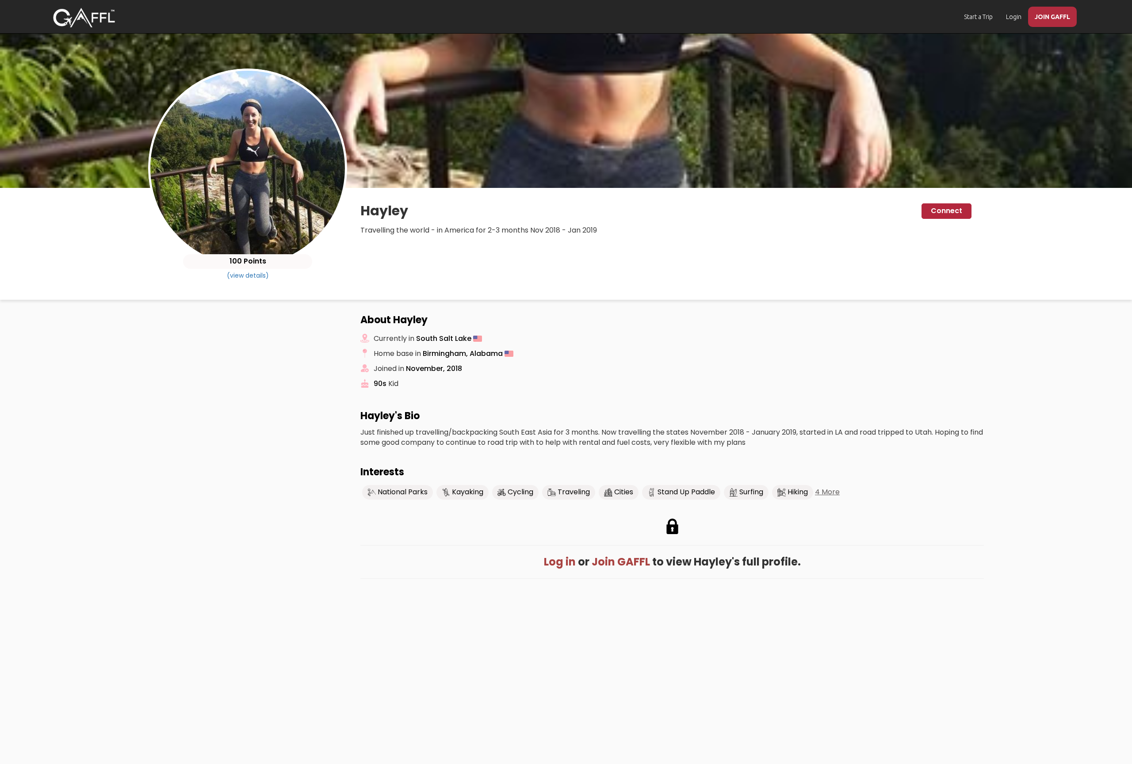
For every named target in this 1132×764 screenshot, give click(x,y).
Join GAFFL (621, 561)
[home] (84, 18)
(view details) (248, 275)
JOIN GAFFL (1052, 16)
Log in (560, 561)
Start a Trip (978, 16)
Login (1013, 16)
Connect (946, 211)
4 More (827, 492)
